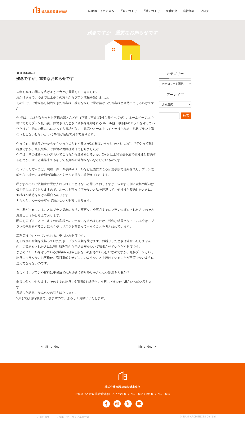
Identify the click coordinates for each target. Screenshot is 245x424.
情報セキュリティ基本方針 (74, 417)
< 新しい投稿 (50, 346)
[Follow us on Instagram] (117, 404)
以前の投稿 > (147, 346)
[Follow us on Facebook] (106, 404)
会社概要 (44, 417)
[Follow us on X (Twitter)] (128, 404)
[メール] (139, 404)
